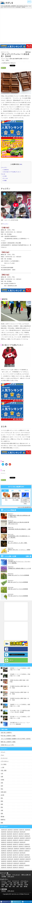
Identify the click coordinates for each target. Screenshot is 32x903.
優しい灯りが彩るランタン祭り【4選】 (17, 542)
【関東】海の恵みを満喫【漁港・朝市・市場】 (20, 681)
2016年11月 (4, 859)
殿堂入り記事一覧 (26, 874)
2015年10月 (22, 863)
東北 (2, 798)
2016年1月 (3, 863)
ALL (5, 490)
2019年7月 (15, 844)
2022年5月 (3, 831)
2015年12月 (10, 863)
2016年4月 (15, 861)
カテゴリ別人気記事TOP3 (24, 507)
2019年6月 (21, 844)
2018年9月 (16, 848)
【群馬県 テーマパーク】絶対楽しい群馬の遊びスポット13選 (20, 668)
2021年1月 (21, 836)
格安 (2, 804)
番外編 (2, 816)
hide (21, 164)
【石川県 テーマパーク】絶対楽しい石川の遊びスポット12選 (20, 717)
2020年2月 (27, 840)
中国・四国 (3, 770)
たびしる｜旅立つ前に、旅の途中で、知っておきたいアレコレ (14, 5)
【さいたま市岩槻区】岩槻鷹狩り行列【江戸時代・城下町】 (25, 500)
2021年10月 (22, 831)
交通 (12, 490)
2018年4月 (15, 850)
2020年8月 (22, 838)
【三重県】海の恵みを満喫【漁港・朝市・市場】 (19, 687)
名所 (2, 785)
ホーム (3, 874)
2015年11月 (16, 863)
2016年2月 (27, 861)
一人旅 (2, 767)
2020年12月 (27, 836)
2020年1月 (3, 842)
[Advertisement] (15, 25)
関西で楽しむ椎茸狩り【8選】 (8, 741)
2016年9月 (16, 859)
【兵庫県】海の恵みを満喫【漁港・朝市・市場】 (19, 699)
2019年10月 (22, 842)
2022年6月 (27, 829)
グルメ (7, 58)
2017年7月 (15, 854)
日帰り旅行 (12, 58)
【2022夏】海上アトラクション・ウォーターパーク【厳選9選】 (20, 723)
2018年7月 (28, 848)
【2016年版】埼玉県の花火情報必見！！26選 (19, 529)
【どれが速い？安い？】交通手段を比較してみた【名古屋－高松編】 (20, 711)
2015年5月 (27, 865)
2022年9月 (10, 829)
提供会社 (8, 874)
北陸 (19, 490)
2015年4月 (3, 867)
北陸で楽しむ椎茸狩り (6, 499)
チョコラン (4, 167)
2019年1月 (21, 846)
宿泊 (2, 788)
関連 (4, 180)
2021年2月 (15, 836)
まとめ (3, 174)
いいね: (5, 178)
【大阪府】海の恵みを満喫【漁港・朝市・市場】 (19, 693)
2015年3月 (9, 867)
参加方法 (6, 169)
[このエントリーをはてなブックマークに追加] (26, 901)
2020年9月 (16, 838)
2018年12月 (27, 846)
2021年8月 (9, 834)
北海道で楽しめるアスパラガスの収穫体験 (18, 575)
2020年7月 (28, 838)
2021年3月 (9, 836)
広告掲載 (3, 876)
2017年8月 (9, 854)
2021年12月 (10, 831)
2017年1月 (21, 857)
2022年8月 (16, 829)
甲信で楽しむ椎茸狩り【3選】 (15, 499)
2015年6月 (21, 865)
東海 (2, 801)
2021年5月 (27, 834)
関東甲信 (17, 58)
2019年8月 (9, 844)
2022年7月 (21, 829)
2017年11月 (16, 852)
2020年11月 (4, 838)
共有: (5, 176)
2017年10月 (22, 852)
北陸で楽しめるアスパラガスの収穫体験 (18, 589)
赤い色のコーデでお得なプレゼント (12, 171)
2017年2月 (15, 857)
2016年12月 (27, 857)
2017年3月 (9, 857)
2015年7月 (15, 865)
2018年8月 (22, 848)
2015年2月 (15, 867)
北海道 (2, 779)
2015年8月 (9, 865)
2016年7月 (28, 859)
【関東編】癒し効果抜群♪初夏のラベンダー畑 (19, 568)
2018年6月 (3, 850)
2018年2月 (27, 850)
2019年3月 (9, 846)
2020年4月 (15, 840)
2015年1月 (21, 867)
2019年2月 (15, 846)
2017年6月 (21, 854)
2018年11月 (4, 848)
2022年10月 (4, 829)
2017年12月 (10, 852)
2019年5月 (27, 844)
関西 (21, 58)
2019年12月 (10, 842)
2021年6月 (21, 834)
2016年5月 (9, 861)
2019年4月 (3, 846)
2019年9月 (3, 844)
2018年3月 (21, 850)
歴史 (2, 807)
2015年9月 (3, 865)
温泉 (2, 813)
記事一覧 (28, 556)
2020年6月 (3, 840)
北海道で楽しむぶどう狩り (7, 744)
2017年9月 (3, 854)
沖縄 (2, 810)
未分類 (2, 795)
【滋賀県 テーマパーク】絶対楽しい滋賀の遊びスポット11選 (20, 705)
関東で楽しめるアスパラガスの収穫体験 (18, 582)
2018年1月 (3, 852)
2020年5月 (9, 840)
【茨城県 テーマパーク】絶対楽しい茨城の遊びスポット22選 (20, 675)
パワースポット (5, 761)
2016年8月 (22, 859)
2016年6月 (3, 861)
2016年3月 (21, 861)
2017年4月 (3, 857)
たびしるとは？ (16, 874)
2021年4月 (3, 836)
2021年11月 (16, 831)
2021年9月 (3, 834)
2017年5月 (27, 854)
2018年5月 (9, 850)
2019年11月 (16, 842)
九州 (2, 773)
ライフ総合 (3, 764)
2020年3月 (21, 840)
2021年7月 (15, 834)
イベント (3, 58)
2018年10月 (10, 848)
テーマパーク (4, 758)
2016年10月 (10, 859)
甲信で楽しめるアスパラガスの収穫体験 (18, 595)
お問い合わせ (10, 876)
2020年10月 (10, 838)
